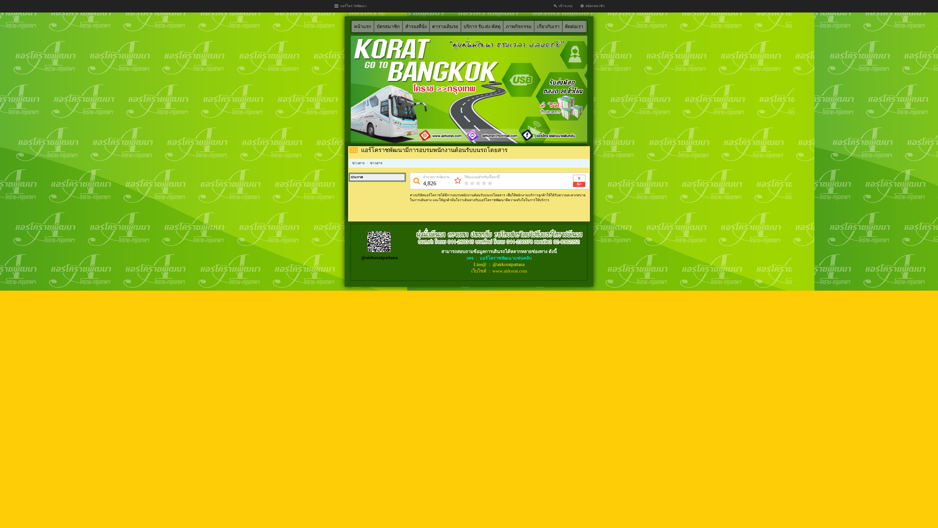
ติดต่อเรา (574, 26)
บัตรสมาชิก (388, 26)
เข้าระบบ (565, 6)
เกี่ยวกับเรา (548, 26)
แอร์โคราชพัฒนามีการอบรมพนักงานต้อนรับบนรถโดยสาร (434, 150)
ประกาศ (357, 177)
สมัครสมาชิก (594, 6)
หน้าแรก (362, 26)
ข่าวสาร (358, 163)
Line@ (481, 264)
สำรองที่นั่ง (416, 26)
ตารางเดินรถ (445, 26)
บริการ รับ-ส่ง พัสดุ (482, 26)
